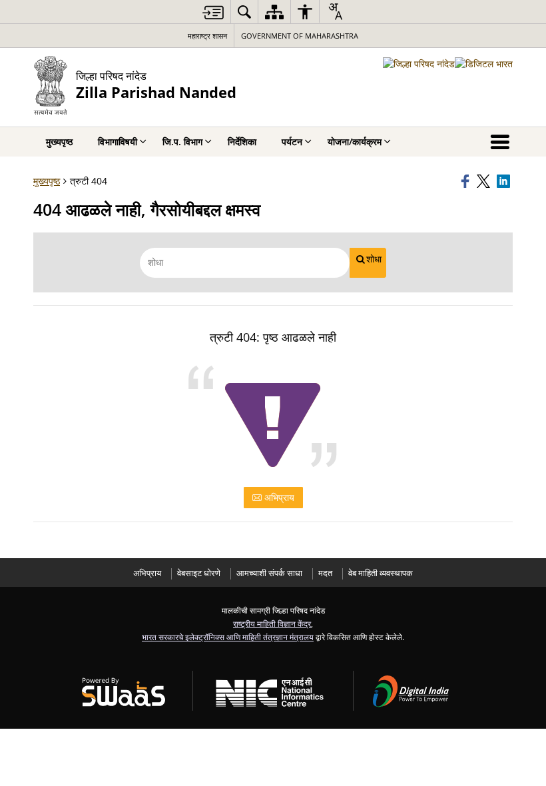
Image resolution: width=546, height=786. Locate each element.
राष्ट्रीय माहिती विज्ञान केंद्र (272, 623)
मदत (325, 573)
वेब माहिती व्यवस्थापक (380, 573)
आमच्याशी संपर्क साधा (269, 573)
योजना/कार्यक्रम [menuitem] (355, 141)
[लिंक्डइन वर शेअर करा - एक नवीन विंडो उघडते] (505, 181)
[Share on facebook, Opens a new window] (467, 181)
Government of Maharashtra (299, 36)
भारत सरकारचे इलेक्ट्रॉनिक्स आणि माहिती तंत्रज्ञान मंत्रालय (228, 636)
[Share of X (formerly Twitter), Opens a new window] (485, 181)
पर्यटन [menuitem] (292, 141)
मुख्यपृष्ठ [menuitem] (59, 141)
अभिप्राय (278, 497)
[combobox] (335, 11)
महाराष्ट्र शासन (207, 36)
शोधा (374, 259)
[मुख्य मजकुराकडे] (213, 12)
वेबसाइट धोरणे (198, 573)
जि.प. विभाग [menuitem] (182, 141)
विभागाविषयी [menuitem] (117, 141)
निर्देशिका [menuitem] (242, 141)
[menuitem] (244, 11)
